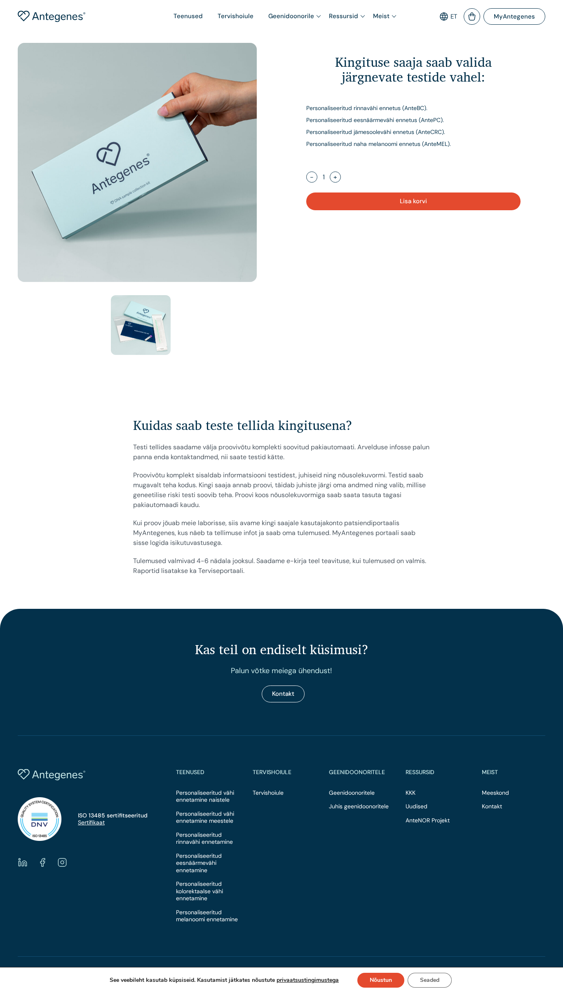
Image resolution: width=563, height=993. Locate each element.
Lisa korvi (413, 201)
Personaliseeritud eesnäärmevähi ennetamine (199, 863)
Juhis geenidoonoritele (359, 806)
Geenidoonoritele (352, 792)
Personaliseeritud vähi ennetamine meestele (205, 817)
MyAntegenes (514, 16)
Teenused (188, 16)
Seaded (429, 980)
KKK (410, 792)
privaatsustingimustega (308, 980)
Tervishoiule (235, 16)
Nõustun (381, 980)
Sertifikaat (91, 822)
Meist (381, 16)
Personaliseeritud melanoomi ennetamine (207, 916)
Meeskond (495, 792)
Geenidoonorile (291, 16)
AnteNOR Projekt (428, 820)
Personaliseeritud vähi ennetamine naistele (205, 796)
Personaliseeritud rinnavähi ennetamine (204, 838)
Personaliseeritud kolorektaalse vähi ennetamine (199, 891)
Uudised (416, 806)
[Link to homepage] (70, 16)
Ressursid (343, 16)
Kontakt (283, 694)
